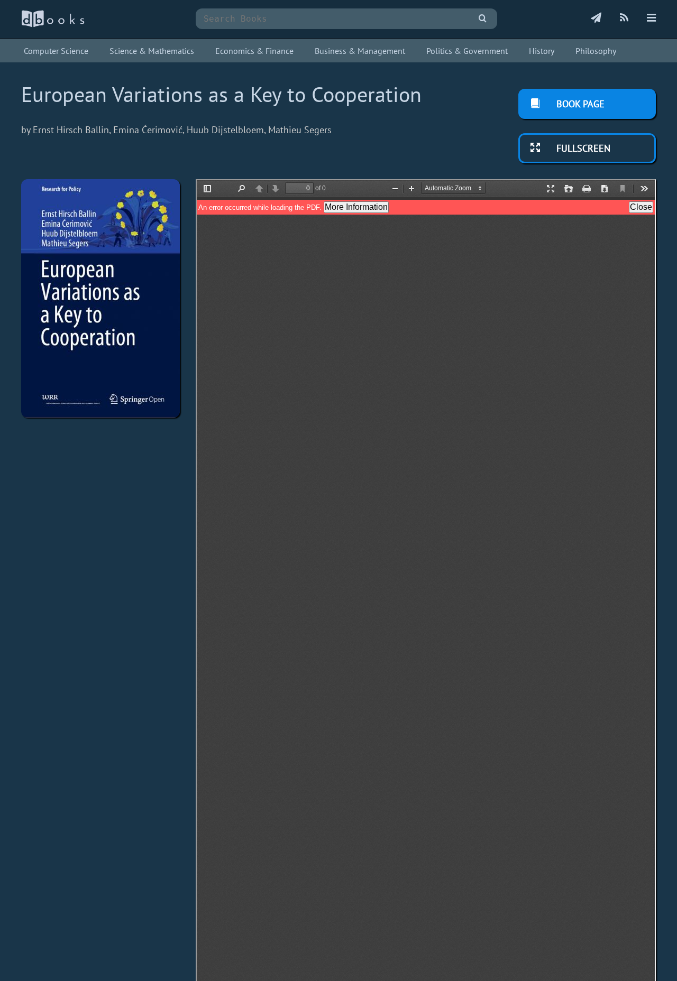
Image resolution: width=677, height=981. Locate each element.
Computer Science (56, 50)
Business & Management (360, 50)
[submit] (482, 18)
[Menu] (651, 18)
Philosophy (595, 50)
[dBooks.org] (53, 24)
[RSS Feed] (624, 18)
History (541, 50)
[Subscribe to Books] (596, 18)
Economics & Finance (254, 50)
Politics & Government (467, 50)
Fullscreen (582, 148)
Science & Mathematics (151, 50)
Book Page (579, 104)
